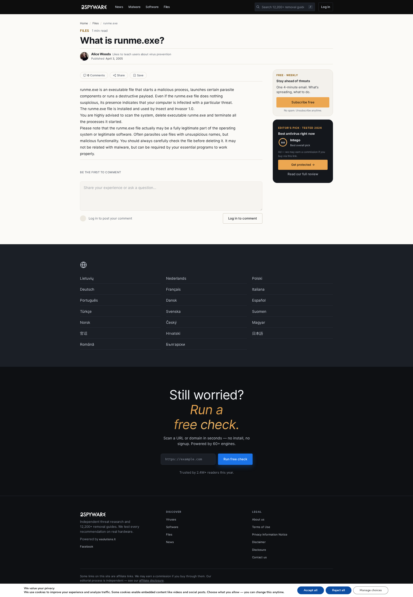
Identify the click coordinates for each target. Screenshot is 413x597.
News (119, 7)
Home (84, 23)
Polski (257, 278)
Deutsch (87, 289)
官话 (83, 333)
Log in (325, 7)
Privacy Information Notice (269, 534)
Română (87, 344)
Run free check (235, 459)
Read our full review (303, 174)
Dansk (171, 300)
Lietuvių (87, 278)
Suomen (259, 311)
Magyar (258, 322)
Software (152, 7)
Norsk (85, 322)
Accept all (310, 590)
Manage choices (371, 590)
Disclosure (259, 549)
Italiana (258, 289)
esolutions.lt (107, 539)
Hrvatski (173, 333)
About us (258, 519)
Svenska (173, 311)
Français (173, 289)
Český (171, 322)
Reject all (338, 590)
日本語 (257, 333)
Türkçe (86, 311)
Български (175, 344)
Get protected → (303, 164)
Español (259, 300)
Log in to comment (242, 218)
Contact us (259, 557)
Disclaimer (259, 542)
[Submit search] (258, 7)
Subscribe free (302, 102)
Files (167, 7)
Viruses (171, 519)
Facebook (86, 546)
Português (89, 300)
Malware (134, 7)
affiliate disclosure (151, 580)
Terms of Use (261, 527)
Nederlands (176, 278)
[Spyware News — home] (94, 7)
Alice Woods (101, 54)
